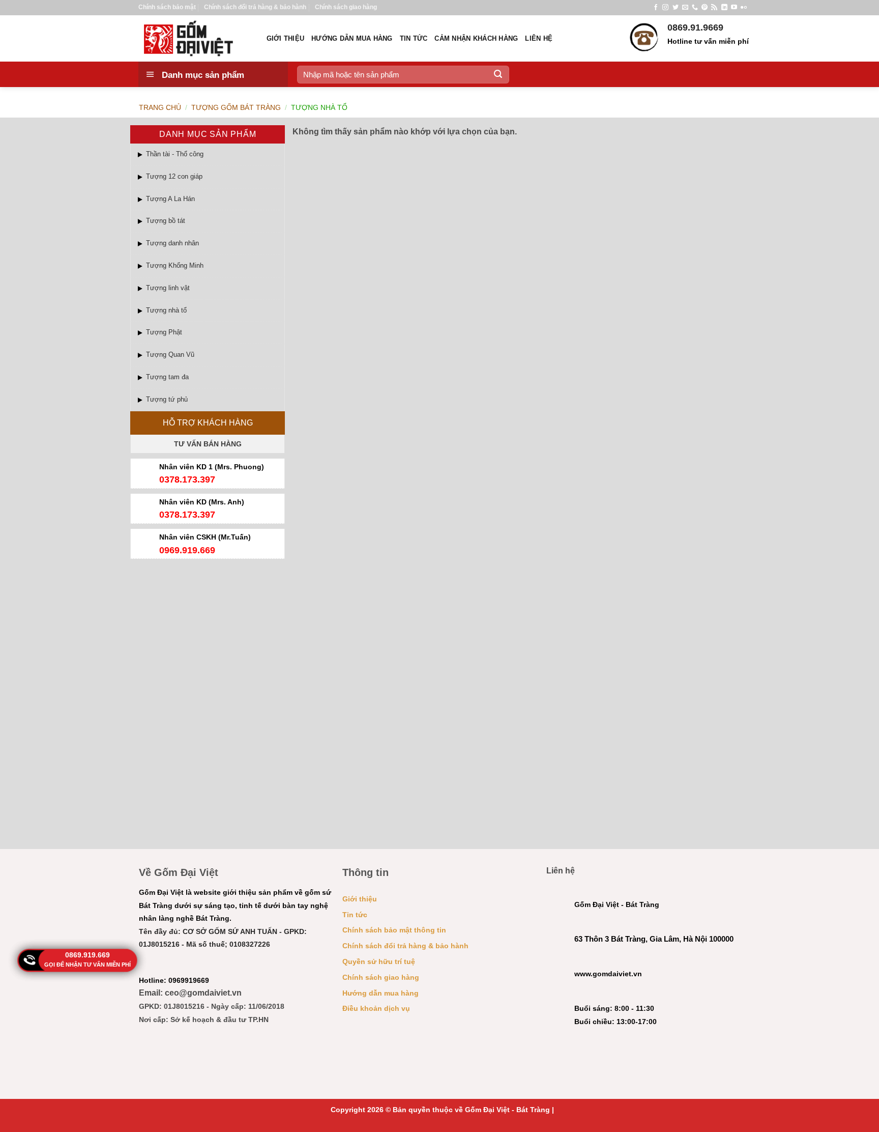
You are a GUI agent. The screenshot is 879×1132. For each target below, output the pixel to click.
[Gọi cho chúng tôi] (695, 7)
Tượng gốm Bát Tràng (236, 107)
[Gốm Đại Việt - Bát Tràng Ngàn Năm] (194, 38)
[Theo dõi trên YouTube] (734, 7)
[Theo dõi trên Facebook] (656, 7)
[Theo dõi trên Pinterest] (704, 7)
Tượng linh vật (168, 288)
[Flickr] (744, 7)
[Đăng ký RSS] (714, 7)
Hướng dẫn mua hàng (352, 38)
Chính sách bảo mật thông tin (394, 930)
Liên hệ (538, 38)
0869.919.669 (87, 955)
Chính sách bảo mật (167, 7)
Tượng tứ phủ (167, 399)
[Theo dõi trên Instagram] (665, 7)
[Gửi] (498, 74)
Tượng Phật (164, 332)
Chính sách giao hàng (346, 7)
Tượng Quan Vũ (170, 354)
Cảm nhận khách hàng (476, 38)
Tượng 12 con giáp (174, 176)
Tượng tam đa (167, 377)
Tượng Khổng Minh (174, 265)
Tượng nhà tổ (166, 310)
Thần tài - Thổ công (174, 154)
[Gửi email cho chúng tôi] (685, 7)
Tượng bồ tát (165, 220)
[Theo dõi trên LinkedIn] (724, 7)
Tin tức (414, 38)
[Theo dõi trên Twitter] (675, 7)
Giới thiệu (286, 38)
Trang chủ (160, 107)
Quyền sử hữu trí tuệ (378, 961)
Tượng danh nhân (172, 243)
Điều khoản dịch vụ (376, 1008)
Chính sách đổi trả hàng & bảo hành (255, 7)
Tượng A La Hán (170, 199)
